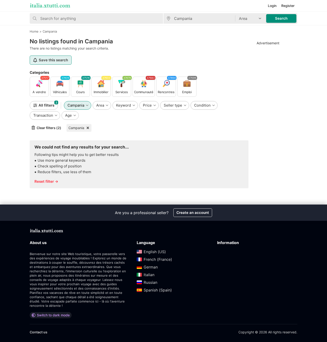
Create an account (192, 212)
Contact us (38, 332)
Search (281, 18)
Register (287, 6)
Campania (76, 128)
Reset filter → (46, 181)
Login (272, 6)
